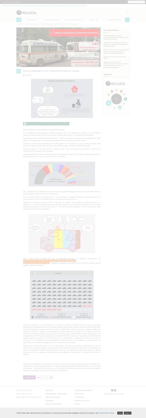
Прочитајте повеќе (106, 413)
